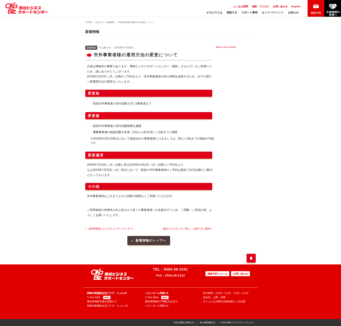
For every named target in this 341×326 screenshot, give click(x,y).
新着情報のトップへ (151, 240)
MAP (106, 297)
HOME (89, 22)
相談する (232, 12)
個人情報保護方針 (207, 322)
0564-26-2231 (176, 269)
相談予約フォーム (217, 273)
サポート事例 (250, 12)
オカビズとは (214, 12)
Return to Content (226, 47)
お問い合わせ (280, 6)
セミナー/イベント (273, 12)
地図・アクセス (260, 6)
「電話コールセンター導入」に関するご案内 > (186, 228)
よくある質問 (240, 6)
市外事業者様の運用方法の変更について (135, 22)
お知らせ (293, 12)
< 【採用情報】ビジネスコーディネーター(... (110, 228)
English (296, 6)
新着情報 (110, 22)
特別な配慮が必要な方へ (184, 322)
